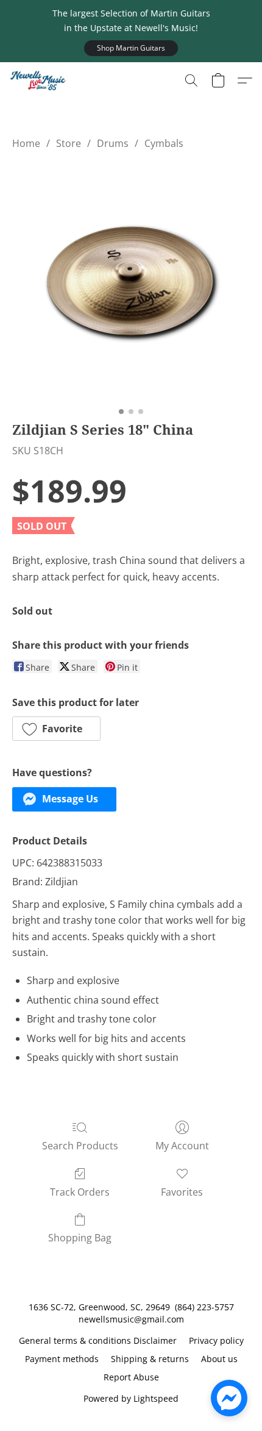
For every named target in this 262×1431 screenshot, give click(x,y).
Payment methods (62, 1359)
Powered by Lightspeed (131, 1398)
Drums (113, 143)
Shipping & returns (150, 1359)
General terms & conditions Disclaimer (98, 1340)
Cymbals (163, 143)
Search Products (80, 1145)
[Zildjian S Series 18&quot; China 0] (131, 282)
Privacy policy (216, 1340)
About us (219, 1359)
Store (68, 143)
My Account (182, 1145)
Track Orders (80, 1192)
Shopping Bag (80, 1237)
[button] (131, 48)
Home (26, 143)
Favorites (182, 1192)
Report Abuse (131, 1377)
